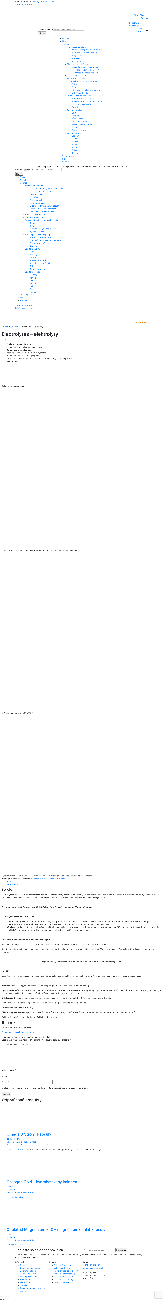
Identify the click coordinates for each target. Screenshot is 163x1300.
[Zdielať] (6, 1296)
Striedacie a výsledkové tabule (86, 90)
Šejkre (74, 127)
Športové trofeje (74, 133)
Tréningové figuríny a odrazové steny (89, 50)
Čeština (144, 18)
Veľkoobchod (26, 1279)
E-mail (5, 1082)
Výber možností (15, 1149)
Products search (45, 29)
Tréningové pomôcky (76, 47)
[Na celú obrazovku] (3, 1296)
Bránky (75, 84)
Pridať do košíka (15, 1197)
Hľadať (42, 33)
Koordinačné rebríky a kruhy (84, 52)
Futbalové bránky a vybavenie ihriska (84, 81)
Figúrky (75, 139)
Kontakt (65, 161)
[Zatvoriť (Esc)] (8, 1296)
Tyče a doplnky (79, 61)
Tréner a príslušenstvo (77, 75)
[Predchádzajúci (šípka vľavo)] (1, 1299)
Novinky (66, 41)
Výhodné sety (68, 156)
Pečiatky (76, 144)
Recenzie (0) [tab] (12, 884)
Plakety (75, 147)
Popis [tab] (9, 881)
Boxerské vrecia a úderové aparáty (87, 101)
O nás (22, 1265)
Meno (5, 1076)
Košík (139, 28)
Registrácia (134, 23)
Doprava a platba (28, 1271)
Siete (74, 87)
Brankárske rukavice (76, 78)
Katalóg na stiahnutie (29, 1276)
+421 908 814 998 (91, 1265)
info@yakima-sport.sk (44, 1)
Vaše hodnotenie (10, 1044)
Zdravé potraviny (79, 130)
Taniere (75, 153)
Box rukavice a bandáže (83, 98)
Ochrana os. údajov (28, 1273)
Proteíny (75, 116)
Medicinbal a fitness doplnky (85, 73)
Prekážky (76, 58)
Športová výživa (74, 110)
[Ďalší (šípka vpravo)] (3, 1299)
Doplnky (75, 107)
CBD (74, 113)
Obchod (65, 44)
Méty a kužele (78, 55)
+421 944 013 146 (23, 4)
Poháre (75, 150)
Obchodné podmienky (30, 1268)
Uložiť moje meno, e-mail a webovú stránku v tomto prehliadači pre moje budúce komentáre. (46, 1088)
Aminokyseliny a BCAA (82, 124)
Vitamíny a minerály (81, 121)
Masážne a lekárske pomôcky (85, 70)
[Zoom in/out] (1, 1296)
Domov (65, 38)
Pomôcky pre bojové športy (79, 95)
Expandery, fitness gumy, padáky (87, 67)
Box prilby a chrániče (81, 104)
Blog (64, 159)
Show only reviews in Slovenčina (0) (18, 1032)
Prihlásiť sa (134, 26)
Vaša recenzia (9, 1070)
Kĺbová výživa (78, 118)
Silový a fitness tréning (77, 64)
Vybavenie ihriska (80, 93)
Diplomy (75, 136)
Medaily (75, 141)
